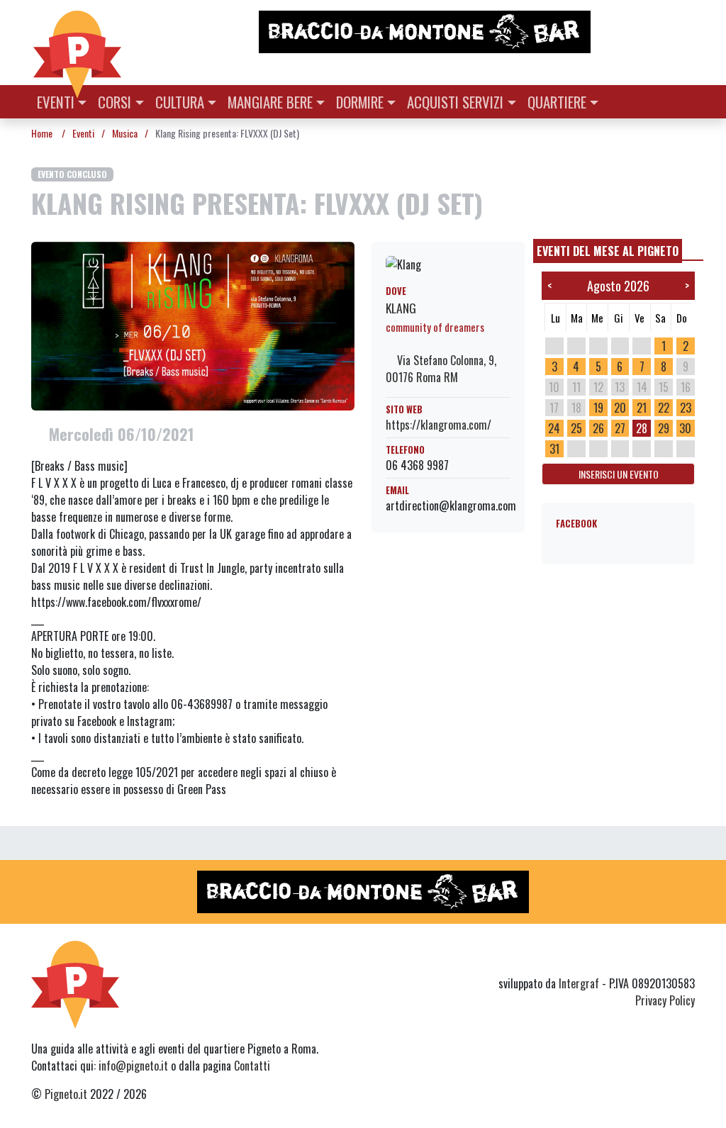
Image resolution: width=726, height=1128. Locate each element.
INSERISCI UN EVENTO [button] (619, 474)
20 (620, 407)
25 (576, 428)
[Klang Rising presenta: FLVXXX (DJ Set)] (192, 324)
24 (554, 428)
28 (641, 428)
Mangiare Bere (270, 102)
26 (598, 428)
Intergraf (579, 983)
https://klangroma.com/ (438, 424)
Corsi (114, 102)
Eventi (55, 102)
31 (554, 448)
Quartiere (556, 102)
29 (663, 428)
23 (685, 407)
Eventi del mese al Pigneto (607, 250)
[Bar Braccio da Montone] (476, 32)
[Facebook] (686, 958)
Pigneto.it (66, 1093)
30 (685, 428)
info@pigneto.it (133, 1065)
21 (642, 407)
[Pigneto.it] (77, 42)
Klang (401, 307)
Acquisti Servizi (455, 102)
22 (663, 407)
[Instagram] (659, 958)
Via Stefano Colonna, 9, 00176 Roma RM (441, 369)
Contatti (252, 1065)
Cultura (179, 102)
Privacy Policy (665, 1000)
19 (598, 407)
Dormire (360, 102)
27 (620, 428)
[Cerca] (686, 100)
